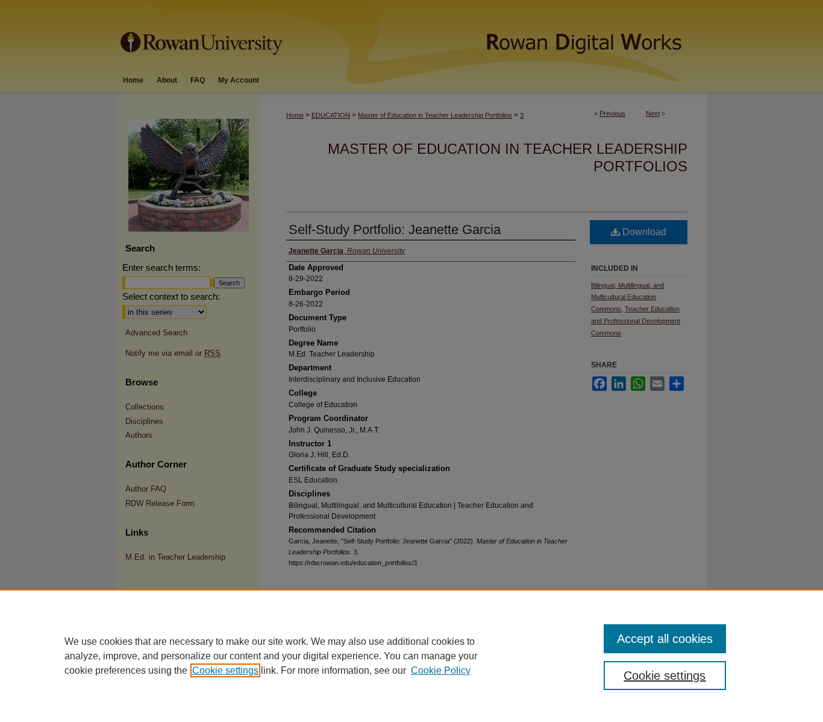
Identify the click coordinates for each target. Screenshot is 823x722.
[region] (411, 655)
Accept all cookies (665, 638)
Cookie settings (225, 670)
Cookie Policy (441, 670)
